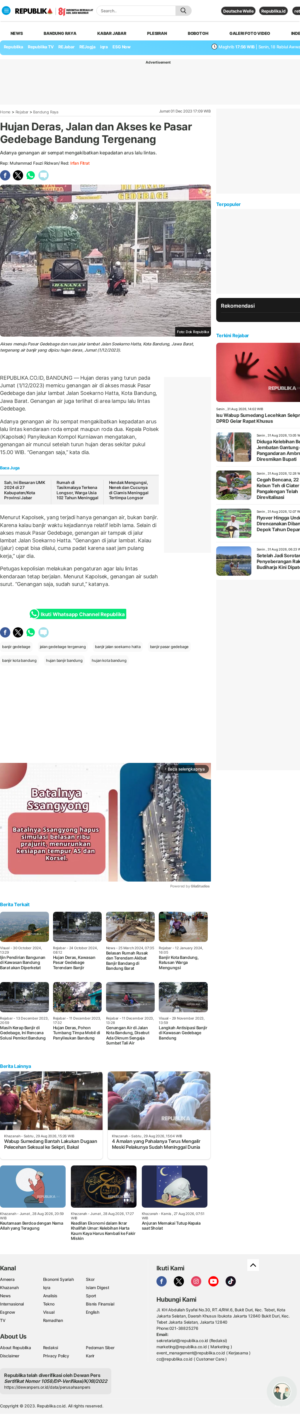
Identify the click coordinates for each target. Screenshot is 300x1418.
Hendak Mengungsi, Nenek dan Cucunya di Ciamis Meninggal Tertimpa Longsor (129, 490)
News (5, 1295)
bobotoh (198, 33)
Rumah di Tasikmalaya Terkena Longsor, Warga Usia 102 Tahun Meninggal (77, 490)
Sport (91, 1295)
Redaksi (50, 1347)
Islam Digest (97, 1287)
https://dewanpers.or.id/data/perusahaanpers (47, 1387)
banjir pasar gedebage (169, 646)
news (17, 33)
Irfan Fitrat (79, 163)
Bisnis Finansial (100, 1303)
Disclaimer (9, 1355)
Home (5, 112)
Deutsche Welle (238, 10)
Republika (13, 46)
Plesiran (157, 33)
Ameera (7, 1279)
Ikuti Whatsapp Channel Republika (83, 614)
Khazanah (9, 1287)
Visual (48, 1312)
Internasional (12, 1303)
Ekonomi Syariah (58, 1279)
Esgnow (7, 1312)
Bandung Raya (45, 112)
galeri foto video (249, 33)
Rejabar (22, 112)
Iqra (46, 1287)
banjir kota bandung (19, 660)
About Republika (15, 1347)
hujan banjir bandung (64, 660)
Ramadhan (53, 1320)
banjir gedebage (16, 646)
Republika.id (273, 10)
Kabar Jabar (111, 33)
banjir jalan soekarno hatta (117, 646)
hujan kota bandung (109, 660)
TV (3, 1320)
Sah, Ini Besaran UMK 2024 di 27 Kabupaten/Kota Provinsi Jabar (24, 490)
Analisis (50, 1295)
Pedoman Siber (100, 1347)
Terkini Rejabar (232, 335)
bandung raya (60, 33)
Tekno (48, 1303)
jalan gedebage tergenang (63, 646)
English (92, 1312)
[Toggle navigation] (6, 10)
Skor (90, 1279)
